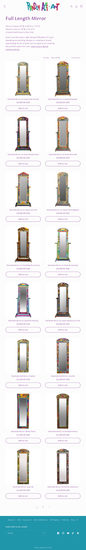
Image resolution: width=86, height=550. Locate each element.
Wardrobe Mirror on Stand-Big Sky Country (23, 265)
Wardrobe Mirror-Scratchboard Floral (62, 432)
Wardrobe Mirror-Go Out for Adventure (62, 487)
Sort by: (46, 58)
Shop (73, 520)
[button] (4, 6)
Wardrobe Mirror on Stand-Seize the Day (23, 99)
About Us (11, 520)
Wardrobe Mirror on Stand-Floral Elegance (63, 210)
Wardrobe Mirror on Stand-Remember (62, 99)
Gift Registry (55, 520)
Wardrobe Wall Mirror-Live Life (63, 376)
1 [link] (37, 506)
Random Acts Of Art (46, 547)
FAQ (18, 520)
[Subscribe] (43, 533)
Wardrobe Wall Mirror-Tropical (23, 376)
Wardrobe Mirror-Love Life (23, 487)
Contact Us (27, 520)
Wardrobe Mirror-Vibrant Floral (23, 432)
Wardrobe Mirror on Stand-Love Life (23, 210)
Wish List (65, 520)
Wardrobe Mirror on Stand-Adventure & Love (62, 321)
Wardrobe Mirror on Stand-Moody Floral (23, 155)
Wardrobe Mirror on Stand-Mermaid (63, 155)
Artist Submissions (40, 520)
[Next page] (49, 506)
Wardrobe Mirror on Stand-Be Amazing (63, 265)
